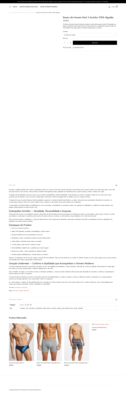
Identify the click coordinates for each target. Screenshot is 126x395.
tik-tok (27, 291)
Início (15, 7)
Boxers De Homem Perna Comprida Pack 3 (49, 363)
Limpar (66, 38)
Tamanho (65, 31)
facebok (16, 291)
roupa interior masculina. (21, 287)
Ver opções (32, 325)
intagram (21, 291)
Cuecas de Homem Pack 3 (16, 363)
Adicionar (95, 43)
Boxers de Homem (30, 12)
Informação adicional (15, 299)
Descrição (12, 185)
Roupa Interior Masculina (29, 7)
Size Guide (68, 47)
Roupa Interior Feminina (48, 7)
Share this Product (78, 47)
